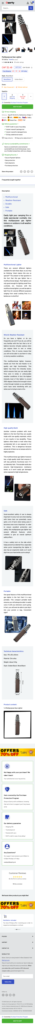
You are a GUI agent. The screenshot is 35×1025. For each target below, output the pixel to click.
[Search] (30, 8)
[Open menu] (3, 3)
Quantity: (5, 91)
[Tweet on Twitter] (28, 171)
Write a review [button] (17, 884)
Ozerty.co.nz (5, 960)
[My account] (28, 3)
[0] (31, 3)
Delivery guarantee (10, 124)
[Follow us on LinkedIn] (14, 995)
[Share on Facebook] (21, 171)
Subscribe (8, 982)
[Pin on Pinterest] (24, 171)
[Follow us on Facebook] (3, 995)
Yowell (11, 59)
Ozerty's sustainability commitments (16, 144)
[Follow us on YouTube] (10, 995)
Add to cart (17, 1021)
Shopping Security (10, 155)
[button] (9, 62)
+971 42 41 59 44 (18, 1008)
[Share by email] (32, 171)
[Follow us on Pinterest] (6, 995)
